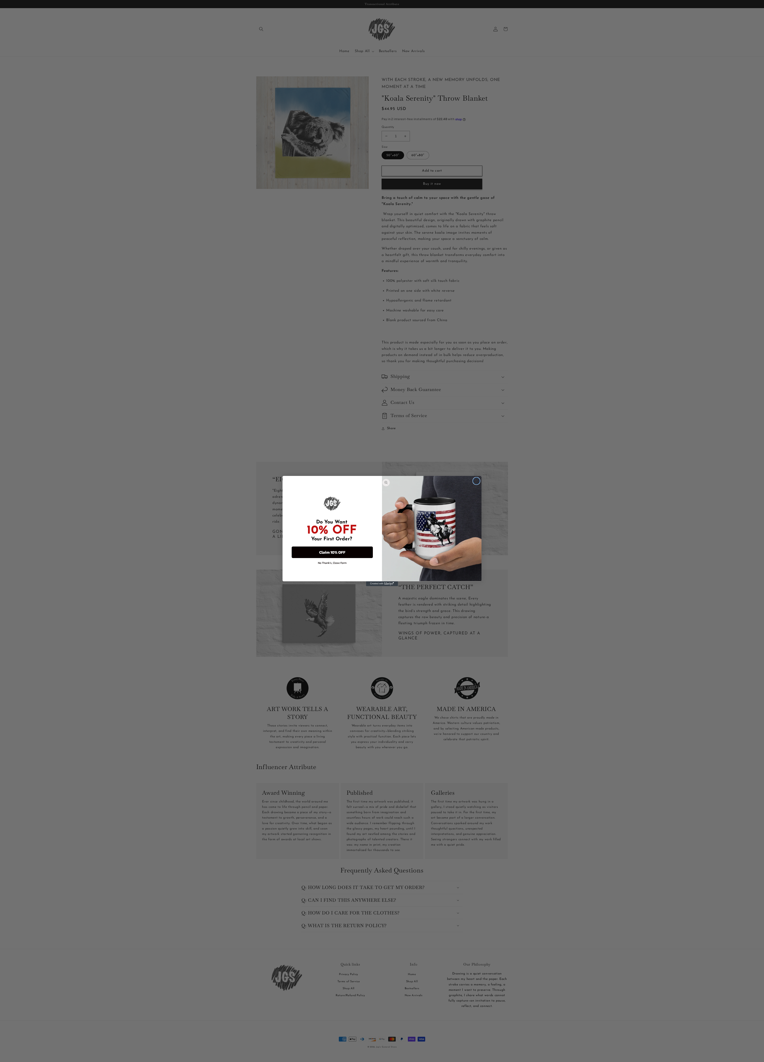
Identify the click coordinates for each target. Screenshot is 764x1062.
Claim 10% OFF (332, 552)
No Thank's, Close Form (332, 563)
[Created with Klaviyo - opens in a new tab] (382, 583)
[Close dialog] (476, 481)
